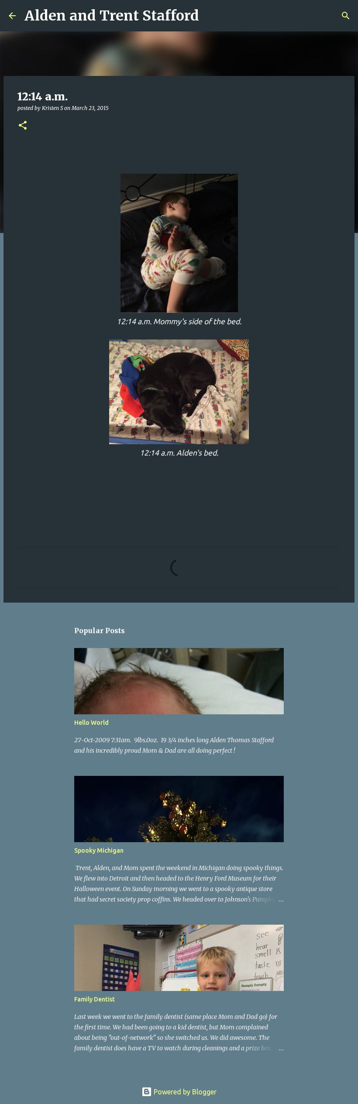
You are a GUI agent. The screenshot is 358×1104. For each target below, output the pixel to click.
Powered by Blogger (184, 1092)
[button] (22, 126)
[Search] (211, 15)
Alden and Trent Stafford (111, 15)
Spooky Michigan (99, 850)
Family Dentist (94, 999)
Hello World (91, 722)
